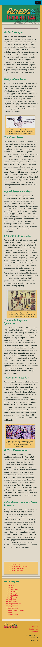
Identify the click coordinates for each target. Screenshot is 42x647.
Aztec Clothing (12, 605)
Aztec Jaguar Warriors (20, 568)
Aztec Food (10, 607)
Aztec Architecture (13, 603)
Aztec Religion (12, 595)
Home (35, 624)
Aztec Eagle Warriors (19, 566)
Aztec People (11, 587)
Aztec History (11, 593)
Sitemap (34, 631)
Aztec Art (10, 585)
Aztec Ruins (11, 599)
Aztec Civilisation (13, 591)
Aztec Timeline (12, 609)
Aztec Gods (10, 613)
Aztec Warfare (14, 565)
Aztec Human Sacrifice (15, 611)
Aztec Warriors (17, 570)
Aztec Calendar (12, 589)
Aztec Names (11, 597)
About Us (34, 626)
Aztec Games (11, 601)
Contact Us (33, 629)
